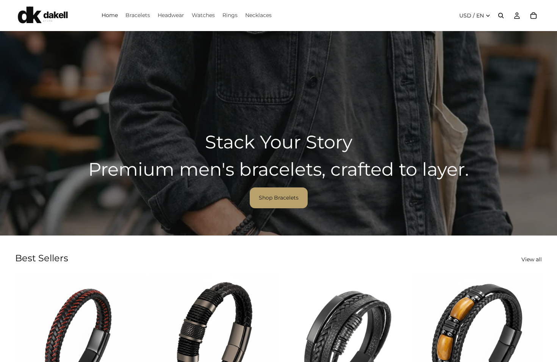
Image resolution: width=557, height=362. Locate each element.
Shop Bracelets (279, 197)
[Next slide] (133, 339)
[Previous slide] (26, 339)
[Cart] (533, 15)
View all (531, 259)
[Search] (501, 15)
